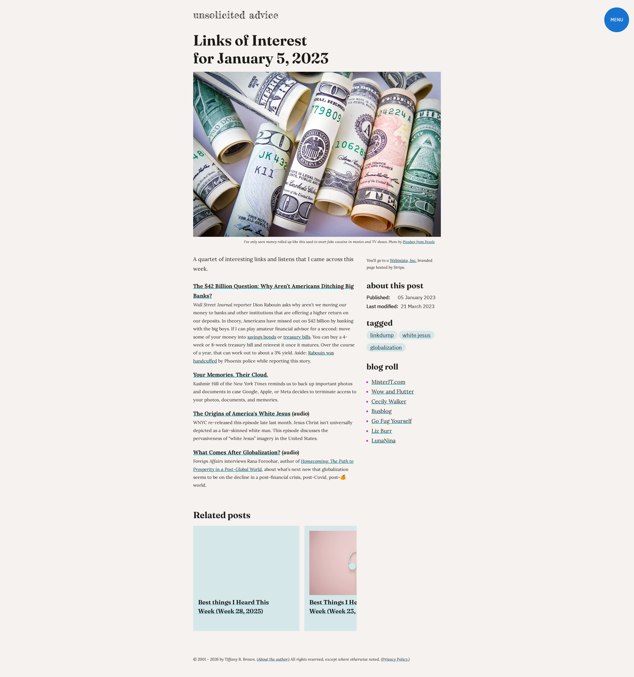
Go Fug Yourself (391, 420)
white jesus (416, 334)
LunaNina (383, 440)
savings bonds (261, 337)
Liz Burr (381, 430)
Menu (616, 20)
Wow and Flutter (392, 391)
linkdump (382, 334)
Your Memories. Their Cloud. (230, 374)
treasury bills (296, 337)
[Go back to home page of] (235, 15)
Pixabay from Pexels (419, 242)
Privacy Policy (395, 659)
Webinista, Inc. (403, 260)
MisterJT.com (388, 381)
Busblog (381, 411)
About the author (273, 659)
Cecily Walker (388, 401)
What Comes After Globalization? (236, 452)
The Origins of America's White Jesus (242, 413)
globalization (386, 347)
